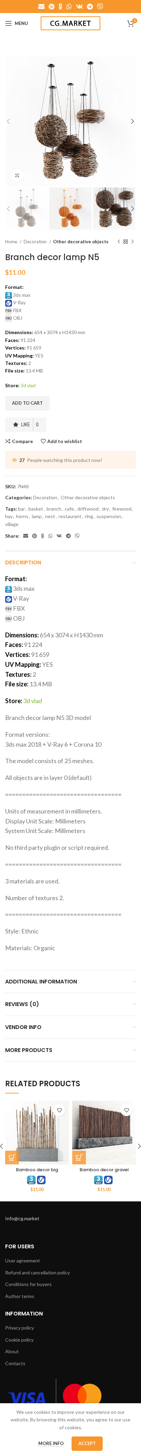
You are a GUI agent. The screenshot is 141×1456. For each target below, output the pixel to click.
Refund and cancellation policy (37, 1272)
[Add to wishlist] (59, 1110)
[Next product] (132, 241)
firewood (121, 509)
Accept (87, 1443)
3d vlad (28, 385)
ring (89, 516)
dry (105, 509)
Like (30, 424)
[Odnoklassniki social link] (60, 6)
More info (51, 1443)
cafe (69, 509)
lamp (37, 516)
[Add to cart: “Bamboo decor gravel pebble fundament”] (79, 1157)
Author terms (19, 1296)
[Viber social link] (100, 6)
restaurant (70, 516)
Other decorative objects (80, 241)
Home (11, 241)
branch (54, 509)
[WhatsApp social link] (69, 6)
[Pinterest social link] (51, 6)
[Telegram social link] (90, 6)
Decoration (36, 241)
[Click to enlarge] (17, 175)
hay (9, 516)
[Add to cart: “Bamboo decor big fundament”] (12, 1157)
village (11, 524)
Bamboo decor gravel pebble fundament (104, 1173)
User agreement (22, 1260)
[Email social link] (41, 6)
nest (50, 516)
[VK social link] (79, 6)
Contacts (15, 1363)
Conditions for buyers (28, 1284)
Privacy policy (19, 1328)
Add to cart (27, 403)
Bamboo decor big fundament (37, 1173)
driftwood (88, 509)
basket (35, 509)
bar (21, 509)
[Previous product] (118, 241)
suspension (109, 516)
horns (22, 516)
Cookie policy (19, 1340)
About (12, 1351)
